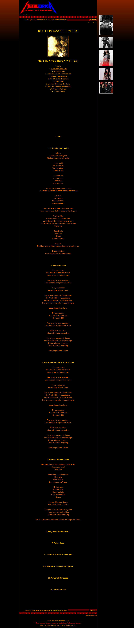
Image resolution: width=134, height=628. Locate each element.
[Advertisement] (77, 7)
